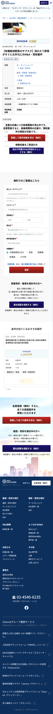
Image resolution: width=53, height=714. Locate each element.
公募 (30, 555)
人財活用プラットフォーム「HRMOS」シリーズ (23, 645)
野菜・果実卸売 (26, 76)
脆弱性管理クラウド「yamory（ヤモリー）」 (22, 684)
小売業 (19, 80)
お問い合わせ (33, 563)
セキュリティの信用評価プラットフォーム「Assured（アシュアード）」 (24, 693)
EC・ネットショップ (25, 65)
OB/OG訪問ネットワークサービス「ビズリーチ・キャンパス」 (24, 654)
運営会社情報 (7, 575)
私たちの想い (7, 514)
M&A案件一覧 (33, 506)
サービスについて (9, 506)
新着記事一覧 (7, 529)
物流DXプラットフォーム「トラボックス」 (21, 676)
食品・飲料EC (25, 68)
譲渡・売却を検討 (9, 503)
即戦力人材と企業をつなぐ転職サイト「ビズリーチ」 (24, 635)
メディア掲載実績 (9, 555)
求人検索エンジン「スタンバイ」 (17, 703)
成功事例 (5, 510)
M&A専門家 (32, 552)
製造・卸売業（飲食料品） (27, 73)
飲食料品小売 (25, 83)
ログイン (26, 483)
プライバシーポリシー (11, 582)
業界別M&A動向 (34, 536)
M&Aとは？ (32, 529)
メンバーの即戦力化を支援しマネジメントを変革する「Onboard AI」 (24, 666)
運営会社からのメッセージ (12, 578)
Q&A (4, 517)
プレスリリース (8, 559)
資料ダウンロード (35, 559)
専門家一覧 (32, 540)
